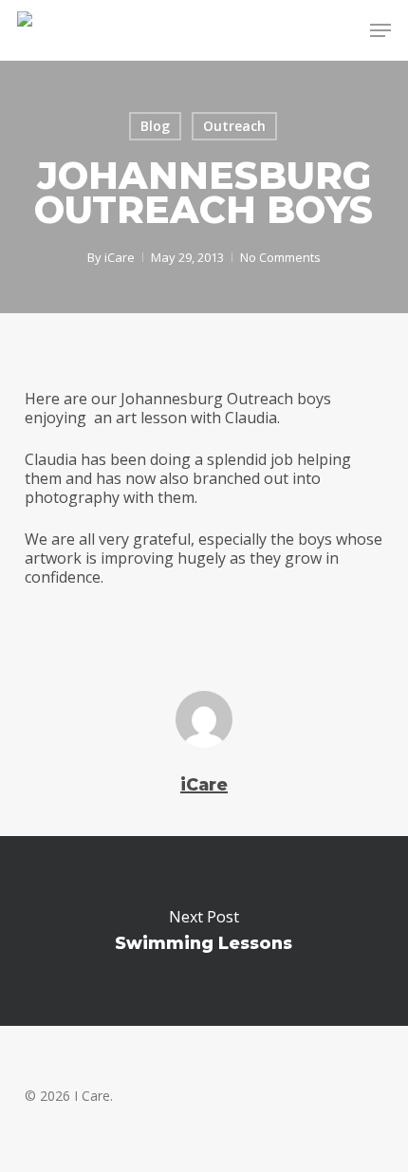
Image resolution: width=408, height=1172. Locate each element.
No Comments (280, 257)
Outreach (234, 126)
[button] (380, 30)
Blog (155, 126)
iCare (119, 257)
